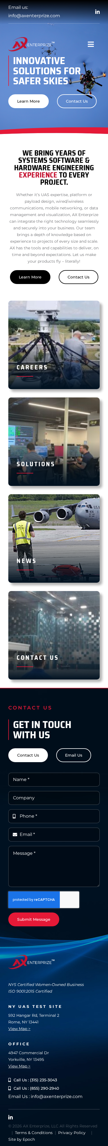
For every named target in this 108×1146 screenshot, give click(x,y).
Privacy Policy (72, 1132)
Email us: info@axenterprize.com (34, 11)
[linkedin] (97, 11)
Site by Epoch (21, 1139)
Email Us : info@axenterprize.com (45, 1096)
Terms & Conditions (34, 1132)
